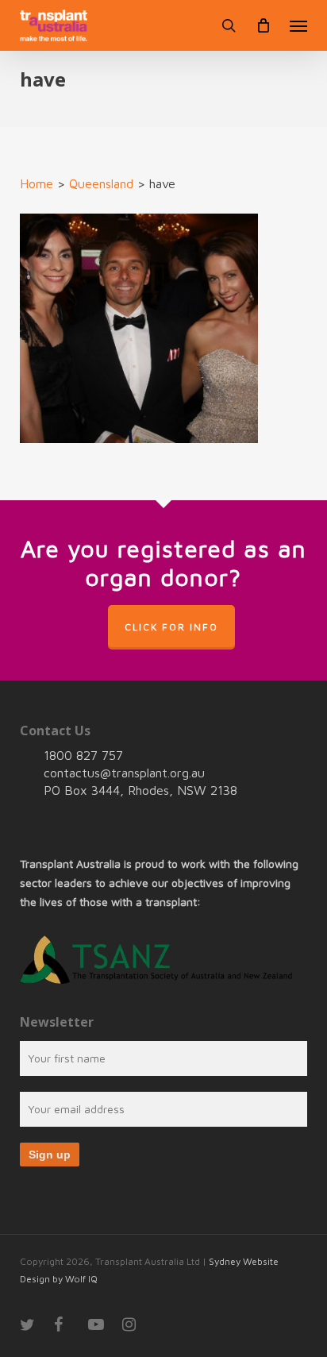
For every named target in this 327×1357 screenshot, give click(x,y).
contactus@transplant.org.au (124, 772)
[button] (298, 25)
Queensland (101, 183)
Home (36, 183)
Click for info (171, 627)
